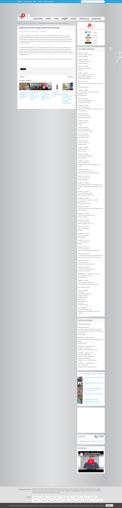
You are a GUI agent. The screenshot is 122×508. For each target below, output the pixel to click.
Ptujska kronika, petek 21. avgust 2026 (93, 383)
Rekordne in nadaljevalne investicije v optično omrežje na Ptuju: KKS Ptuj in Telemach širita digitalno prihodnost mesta (68, 98)
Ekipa (34, 1)
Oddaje (74, 19)
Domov (19, 23)
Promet (65, 500)
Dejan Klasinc (26, 31)
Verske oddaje (87, 500)
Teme (93, 373)
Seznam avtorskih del (48, 1)
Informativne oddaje (54, 497)
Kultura (84, 497)
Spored (65, 19)
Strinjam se (109, 505)
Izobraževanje (77, 497)
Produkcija (84, 19)
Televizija (19, 1)
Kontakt (40, 1)
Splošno (79, 500)
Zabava (100, 500)
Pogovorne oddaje (57, 500)
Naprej (70, 77)
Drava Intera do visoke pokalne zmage (93, 394)
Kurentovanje (36, 500)
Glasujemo (101, 373)
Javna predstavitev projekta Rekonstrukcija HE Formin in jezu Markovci (34, 96)
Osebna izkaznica (27, 1)
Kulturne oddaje (92, 497)
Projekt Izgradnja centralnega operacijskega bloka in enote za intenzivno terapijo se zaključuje (92, 401)
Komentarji (87, 373)
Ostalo (49, 500)
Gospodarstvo (32, 23)
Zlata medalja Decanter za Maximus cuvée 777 (57, 94)
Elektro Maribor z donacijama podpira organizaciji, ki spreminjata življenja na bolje (46, 96)
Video (56, 19)
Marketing (96, 19)
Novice (48, 19)
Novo (80, 373)
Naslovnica (38, 19)
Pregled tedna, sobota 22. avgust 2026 (93, 377)
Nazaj (22, 77)
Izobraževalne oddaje (66, 497)
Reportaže (72, 500)
